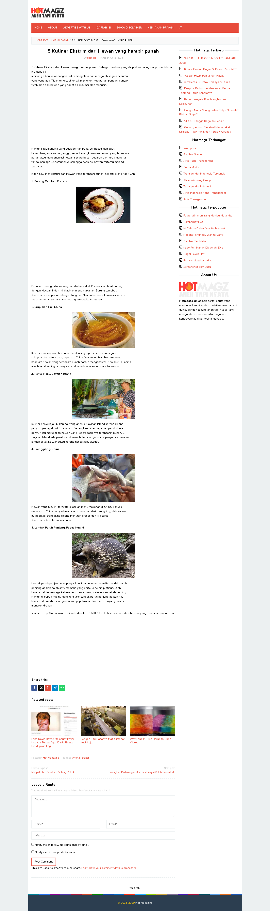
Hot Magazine (51, 758)
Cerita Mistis (191, 167)
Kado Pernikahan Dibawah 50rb (203, 248)
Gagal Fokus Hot (193, 254)
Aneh (75, 758)
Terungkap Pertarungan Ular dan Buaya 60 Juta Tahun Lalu (142, 770)
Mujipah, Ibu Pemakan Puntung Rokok (52, 770)
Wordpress (190, 148)
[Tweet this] (41, 688)
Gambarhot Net (193, 222)
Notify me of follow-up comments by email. (62, 845)
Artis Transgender (194, 199)
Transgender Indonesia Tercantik (204, 174)
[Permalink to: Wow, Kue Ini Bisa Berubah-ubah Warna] (152, 721)
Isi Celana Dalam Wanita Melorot (204, 228)
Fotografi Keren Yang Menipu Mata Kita (207, 215)
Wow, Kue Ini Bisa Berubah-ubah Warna (150, 740)
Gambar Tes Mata (194, 241)
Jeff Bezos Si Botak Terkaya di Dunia (207, 82)
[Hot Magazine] (47, 12)
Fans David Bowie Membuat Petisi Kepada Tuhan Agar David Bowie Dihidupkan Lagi (52, 742)
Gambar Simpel (193, 154)
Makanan (84, 758)
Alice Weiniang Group (197, 180)
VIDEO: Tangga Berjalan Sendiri (204, 121)
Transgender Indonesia (197, 186)
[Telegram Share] (55, 688)
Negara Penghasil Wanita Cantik (203, 235)
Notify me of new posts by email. (55, 852)
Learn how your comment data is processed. (109, 868)
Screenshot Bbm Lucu (197, 267)
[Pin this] (48, 688)
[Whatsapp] (62, 688)
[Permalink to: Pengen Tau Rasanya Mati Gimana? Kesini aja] (103, 721)
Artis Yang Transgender (198, 161)
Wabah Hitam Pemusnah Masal (204, 76)
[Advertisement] (103, 118)
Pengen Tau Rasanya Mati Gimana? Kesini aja (103, 740)
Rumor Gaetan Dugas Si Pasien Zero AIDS (210, 69)
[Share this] (34, 688)
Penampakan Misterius (197, 260)
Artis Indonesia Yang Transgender (204, 193)
